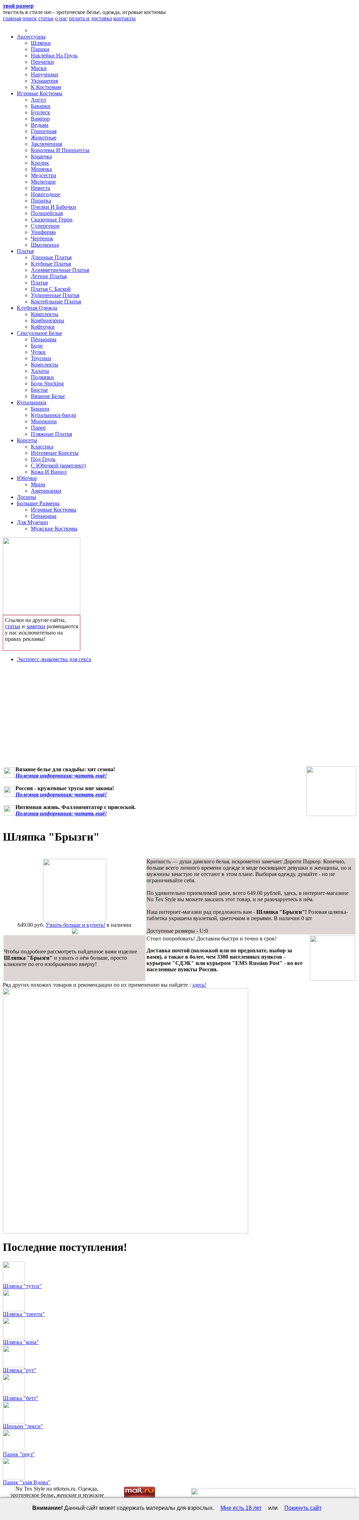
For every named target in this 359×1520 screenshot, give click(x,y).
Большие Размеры (38, 503)
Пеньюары (43, 339)
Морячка (41, 169)
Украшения (44, 81)
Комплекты (44, 314)
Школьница (45, 245)
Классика (42, 447)
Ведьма (39, 125)
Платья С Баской (51, 289)
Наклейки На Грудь (54, 56)
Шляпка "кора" (21, 1342)
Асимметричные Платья (60, 270)
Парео (38, 428)
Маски (39, 68)
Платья (25, 251)
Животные (43, 138)
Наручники (44, 74)
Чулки (38, 352)
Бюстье (39, 390)
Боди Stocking (47, 383)
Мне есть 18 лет (241, 1508)
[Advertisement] (179, 717)
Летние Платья (49, 276)
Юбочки (27, 478)
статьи (46, 18)
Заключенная (46, 144)
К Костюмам (46, 87)
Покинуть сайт (302, 1508)
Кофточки (43, 327)
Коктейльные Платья (56, 301)
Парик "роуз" (19, 1454)
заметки (35, 626)
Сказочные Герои (52, 219)
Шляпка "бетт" (21, 1398)
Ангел (38, 100)
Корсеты (27, 440)
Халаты (40, 371)
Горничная (43, 131)
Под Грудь (43, 459)
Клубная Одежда (37, 308)
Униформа (43, 232)
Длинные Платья (51, 257)
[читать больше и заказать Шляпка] (74, 920)
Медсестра (43, 175)
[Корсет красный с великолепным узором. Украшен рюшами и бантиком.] (331, 791)
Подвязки (42, 377)
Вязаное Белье (48, 396)
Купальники (31, 402)
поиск (29, 18)
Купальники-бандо (53, 415)
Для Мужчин (32, 522)
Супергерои (45, 226)
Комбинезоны (47, 320)
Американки (46, 491)
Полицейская (47, 213)
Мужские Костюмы (54, 529)
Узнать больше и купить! (75, 925)
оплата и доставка (90, 18)
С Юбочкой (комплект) (58, 465)
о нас (61, 18)
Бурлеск (40, 112)
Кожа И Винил (49, 472)
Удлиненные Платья (55, 295)
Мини (38, 484)
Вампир (40, 119)
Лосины (26, 497)
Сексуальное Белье (39, 333)
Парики (40, 49)
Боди (37, 346)
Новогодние (45, 194)
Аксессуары (31, 37)
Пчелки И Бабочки (53, 207)
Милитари (43, 182)
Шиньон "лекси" (23, 1426)
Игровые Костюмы (39, 93)
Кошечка (41, 156)
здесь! (199, 985)
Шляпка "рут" (19, 1370)
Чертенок (42, 238)
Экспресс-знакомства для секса (54, 659)
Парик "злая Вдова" (26, 1482)
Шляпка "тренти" (24, 1314)
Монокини (44, 421)
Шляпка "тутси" (22, 1286)
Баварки (40, 106)
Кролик (40, 163)
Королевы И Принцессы (60, 150)
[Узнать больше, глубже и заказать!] (41, 574)
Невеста (40, 188)
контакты (124, 18)
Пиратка (41, 201)
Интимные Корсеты (55, 453)
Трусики (41, 358)
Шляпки (41, 43)
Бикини (40, 409)
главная (12, 18)
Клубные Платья (51, 264)
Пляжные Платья (51, 434)
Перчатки (42, 62)
